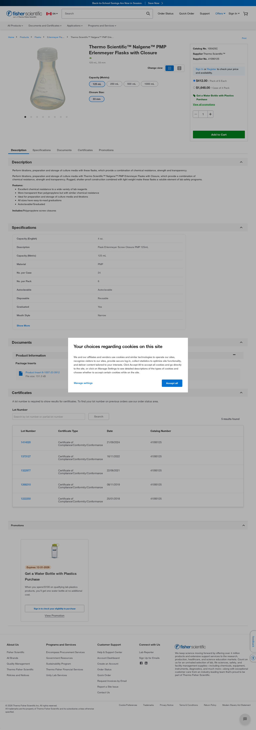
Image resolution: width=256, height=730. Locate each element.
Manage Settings (83, 383)
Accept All (172, 383)
